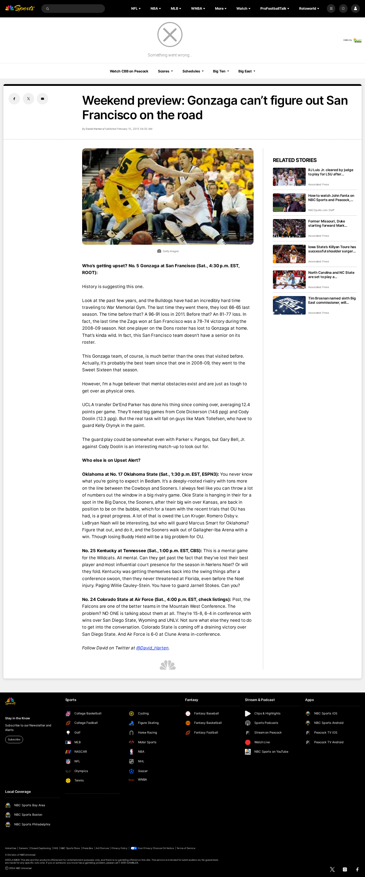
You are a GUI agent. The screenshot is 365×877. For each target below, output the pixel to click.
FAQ (55, 848)
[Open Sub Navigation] (140, 8)
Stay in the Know (17, 718)
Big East (245, 71)
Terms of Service (186, 848)
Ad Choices (102, 848)
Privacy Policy (119, 848)
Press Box (87, 848)
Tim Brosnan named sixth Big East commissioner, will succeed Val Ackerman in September (332, 300)
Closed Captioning (40, 848)
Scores (163, 71)
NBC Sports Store (70, 848)
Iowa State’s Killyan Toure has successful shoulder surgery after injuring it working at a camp (332, 249)
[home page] (20, 9)
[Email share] (42, 98)
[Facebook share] (14, 98)
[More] (331, 8)
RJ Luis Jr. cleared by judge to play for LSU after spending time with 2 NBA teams (330, 172)
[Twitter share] (28, 98)
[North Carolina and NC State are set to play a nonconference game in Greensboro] (289, 279)
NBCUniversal (28, 854)
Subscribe (14, 739)
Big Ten (219, 71)
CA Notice (168, 848)
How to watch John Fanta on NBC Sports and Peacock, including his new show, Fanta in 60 (331, 197)
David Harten (94, 128)
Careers (23, 848)
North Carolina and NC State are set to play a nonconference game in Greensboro (331, 274)
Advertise (10, 848)
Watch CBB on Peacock (129, 71)
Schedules (191, 71)
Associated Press (318, 184)
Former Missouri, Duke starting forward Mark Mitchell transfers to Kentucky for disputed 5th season (329, 223)
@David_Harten (152, 648)
